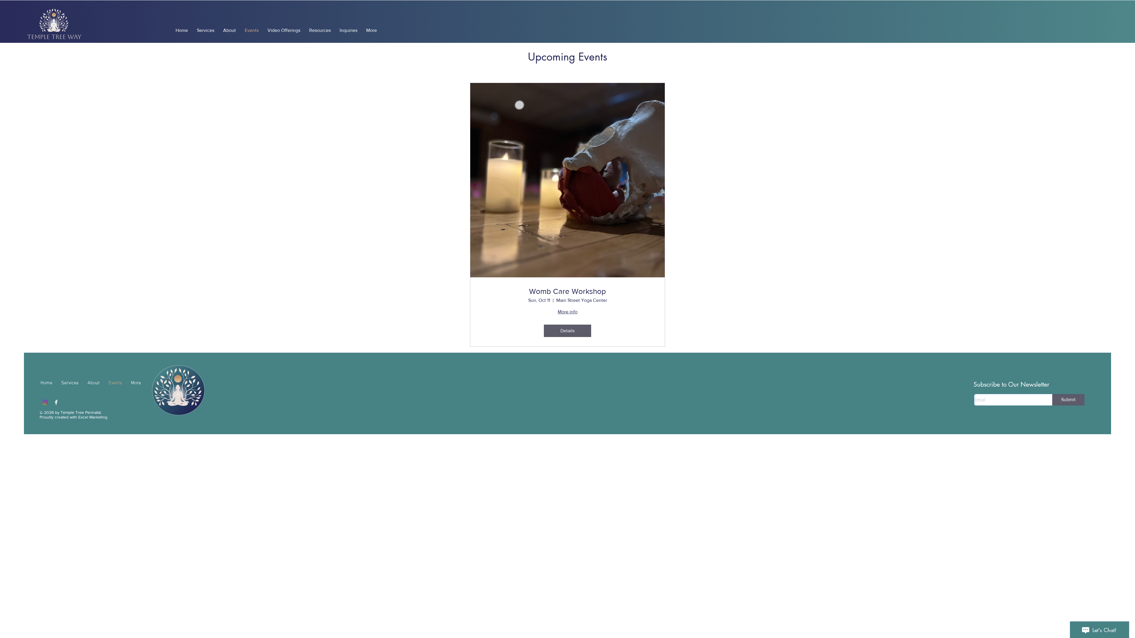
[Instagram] (45, 402)
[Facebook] (56, 402)
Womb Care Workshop (567, 291)
